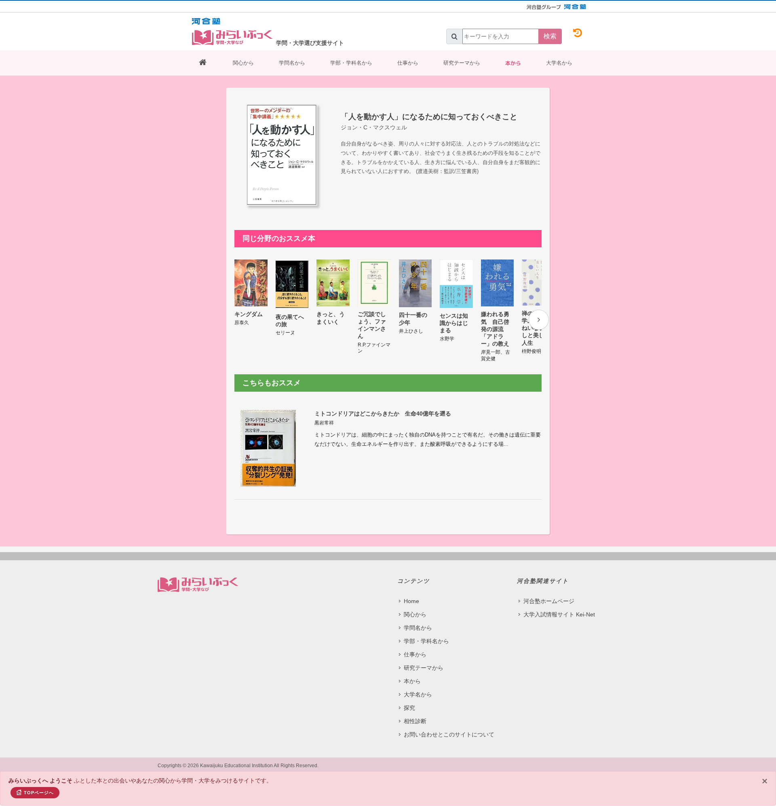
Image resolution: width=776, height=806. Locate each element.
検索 (550, 36)
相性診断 (415, 721)
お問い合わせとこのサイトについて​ (449, 734)
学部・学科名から (351, 63)
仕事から (407, 63)
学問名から (292, 63)
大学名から (559, 63)
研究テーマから (461, 63)
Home (411, 601)
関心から (243, 63)
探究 (409, 708)
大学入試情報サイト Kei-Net (559, 614)
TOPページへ (39, 792)
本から (513, 63)
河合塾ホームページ (548, 601)
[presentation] (539, 320)
